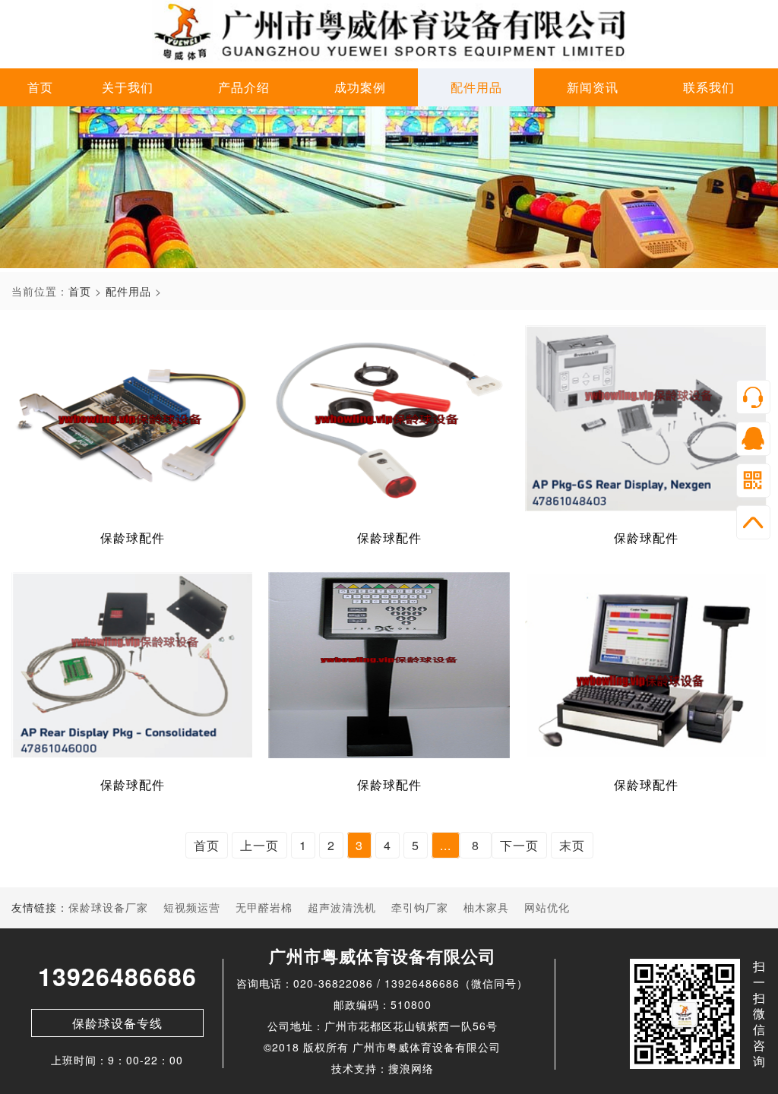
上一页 (259, 845)
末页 (572, 845)
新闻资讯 (592, 87)
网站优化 (547, 907)
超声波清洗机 (342, 907)
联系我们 (709, 87)
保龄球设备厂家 (108, 907)
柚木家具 (486, 907)
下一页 (519, 845)
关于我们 (127, 87)
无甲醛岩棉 (264, 907)
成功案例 (360, 87)
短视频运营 (191, 907)
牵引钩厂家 (419, 907)
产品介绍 (244, 87)
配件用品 (476, 87)
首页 (40, 87)
